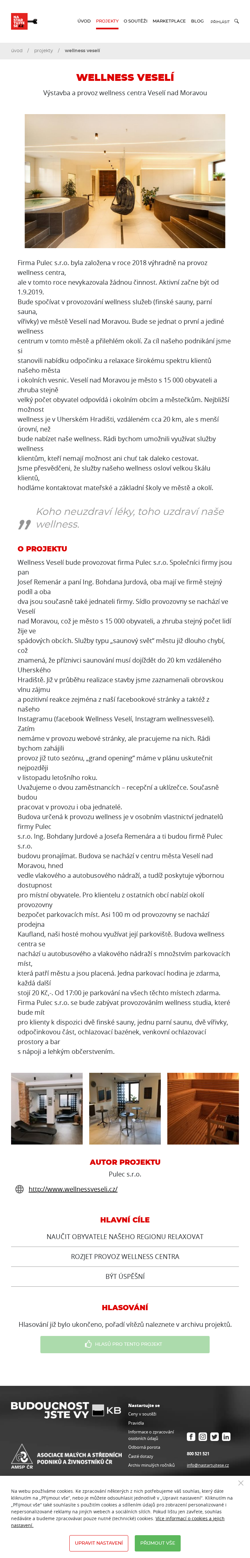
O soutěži (135, 21)
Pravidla (136, 1423)
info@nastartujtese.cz (208, 1465)
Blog (197, 21)
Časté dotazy (140, 1456)
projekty (43, 51)
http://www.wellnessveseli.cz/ (73, 1189)
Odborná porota (144, 1447)
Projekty (107, 21)
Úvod (84, 21)
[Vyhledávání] (234, 21)
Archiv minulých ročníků (151, 1465)
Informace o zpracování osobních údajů (151, 1435)
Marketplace (169, 21)
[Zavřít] (240, 1482)
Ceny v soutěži (142, 1414)
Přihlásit (220, 22)
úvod (16, 51)
